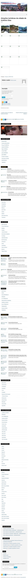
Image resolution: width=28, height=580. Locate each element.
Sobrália (3, 520)
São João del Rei (5, 215)
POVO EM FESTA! (4, 255)
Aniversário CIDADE (5, 158)
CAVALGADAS (4, 347)
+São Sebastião (4, 439)
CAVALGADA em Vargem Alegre (14, 349)
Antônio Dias (11, 76)
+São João (3, 431)
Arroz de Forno (11, 192)
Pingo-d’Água (4, 514)
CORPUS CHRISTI (5, 302)
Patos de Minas (4, 247)
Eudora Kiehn (5, 546)
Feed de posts (5, 555)
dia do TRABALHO (5, 304)
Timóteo (3, 230)
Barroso (3, 249)
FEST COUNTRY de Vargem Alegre (14, 334)
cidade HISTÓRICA (5, 147)
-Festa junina (4, 398)
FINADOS (3, 296)
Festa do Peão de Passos (13, 322)
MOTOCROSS (4, 160)
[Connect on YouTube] (6, 104)
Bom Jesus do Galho (5, 485)
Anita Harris (5, 548)
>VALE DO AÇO (4, 232)
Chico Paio (9, 174)
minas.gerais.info (23, 577)
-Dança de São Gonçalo (6, 394)
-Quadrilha (3, 405)
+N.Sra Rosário (4, 422)
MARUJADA (9, 269)
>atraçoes (6, 76)
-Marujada (3, 401)
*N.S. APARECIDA (5, 416)
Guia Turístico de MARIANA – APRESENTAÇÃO (11, 535)
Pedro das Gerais (6, 540)
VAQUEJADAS (4, 314)
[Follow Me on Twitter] (4, 102)
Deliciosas (3, 166)
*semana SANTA (5, 418)
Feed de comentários (7, 556)
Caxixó (3, 450)
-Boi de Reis (4, 382)
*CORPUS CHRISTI (5, 412)
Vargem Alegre (4, 251)
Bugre (3, 489)
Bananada (8, 186)
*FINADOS (3, 414)
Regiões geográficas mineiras (8, 528)
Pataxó (3, 457)
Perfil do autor (13, 80)
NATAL (3, 292)
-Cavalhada (4, 386)
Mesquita (3, 508)
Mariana (3, 207)
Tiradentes (3, 217)
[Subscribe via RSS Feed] (2, 102)
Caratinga (3, 235)
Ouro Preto (3, 209)
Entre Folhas (4, 497)
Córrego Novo (4, 491)
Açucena (3, 480)
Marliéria (3, 506)
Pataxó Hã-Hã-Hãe (5, 459)
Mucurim (3, 454)
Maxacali (3, 452)
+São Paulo (4, 435)
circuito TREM (4, 150)
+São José (3, 433)
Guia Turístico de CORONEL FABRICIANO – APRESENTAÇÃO (14, 533)
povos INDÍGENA (5, 152)
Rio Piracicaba (4, 239)
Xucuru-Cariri (4, 465)
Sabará (3, 213)
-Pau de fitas (4, 403)
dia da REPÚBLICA (5, 294)
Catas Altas (4, 202)
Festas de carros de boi (12, 263)
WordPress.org (6, 558)
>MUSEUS (3, 162)
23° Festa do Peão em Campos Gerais (15, 316)
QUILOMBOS (4, 154)
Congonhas (4, 204)
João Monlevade (5, 237)
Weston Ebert (5, 543)
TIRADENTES (4, 306)
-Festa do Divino (4, 420)
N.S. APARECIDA (5, 298)
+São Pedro (4, 437)
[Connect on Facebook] (6, 102)
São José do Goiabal (5, 518)
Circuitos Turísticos (5, 156)
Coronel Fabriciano (5, 226)
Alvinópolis (4, 241)
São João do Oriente (5, 516)
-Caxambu (3, 388)
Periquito (3, 512)
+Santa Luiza (4, 424)
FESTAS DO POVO (11, 275)
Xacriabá (3, 463)
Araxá (3, 243)
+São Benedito (4, 429)
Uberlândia (4, 245)
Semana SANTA (4, 308)
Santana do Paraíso (5, 478)
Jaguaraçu (3, 503)
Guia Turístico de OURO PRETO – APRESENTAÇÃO (12, 531)
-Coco (3, 390)
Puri (2, 461)
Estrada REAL (4, 141)
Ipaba (3, 501)
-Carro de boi (4, 384)
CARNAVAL (4, 310)
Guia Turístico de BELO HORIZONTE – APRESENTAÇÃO (13, 530)
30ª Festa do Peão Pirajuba (13, 328)
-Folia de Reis (4, 399)
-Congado (3, 392)
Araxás (3, 448)
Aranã (3, 446)
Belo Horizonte (4, 224)
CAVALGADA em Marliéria (13, 372)
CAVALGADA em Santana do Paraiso (15, 361)
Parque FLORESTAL (5, 145)
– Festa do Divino (5, 396)
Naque (3, 510)
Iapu (2, 499)
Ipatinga (3, 228)
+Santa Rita (4, 426)
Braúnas (3, 487)
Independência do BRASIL (6, 300)
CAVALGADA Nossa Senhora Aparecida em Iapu (17, 355)
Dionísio (3, 493)
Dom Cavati (4, 495)
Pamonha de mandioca (12, 180)
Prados (3, 211)
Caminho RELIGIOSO (5, 143)
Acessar (4, 553)
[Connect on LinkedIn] (6, 103)
